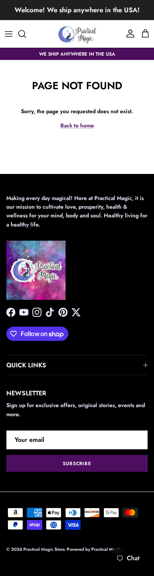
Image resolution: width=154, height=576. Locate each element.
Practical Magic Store (43, 549)
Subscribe (77, 463)
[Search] (26, 34)
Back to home (77, 125)
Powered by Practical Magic (94, 549)
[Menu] (8, 34)
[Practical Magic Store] (77, 34)
